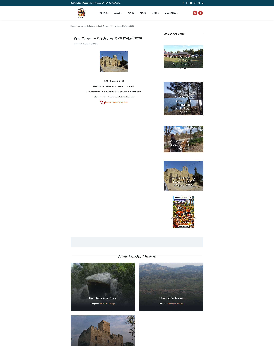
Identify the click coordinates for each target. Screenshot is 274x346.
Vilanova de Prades (171, 298)
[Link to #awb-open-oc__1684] (200, 13)
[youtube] (191, 3)
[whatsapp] (195, 3)
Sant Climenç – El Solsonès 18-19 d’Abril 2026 (183, 181)
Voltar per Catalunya (107, 304)
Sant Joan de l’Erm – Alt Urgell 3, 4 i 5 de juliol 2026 (183, 62)
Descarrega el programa (116, 102)
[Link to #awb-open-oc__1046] (195, 13)
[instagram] (187, 3)
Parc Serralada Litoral (102, 298)
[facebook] (183, 3)
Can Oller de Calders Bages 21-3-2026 (183, 218)
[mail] (199, 3)
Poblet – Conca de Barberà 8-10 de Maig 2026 (183, 145)
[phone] (202, 3)
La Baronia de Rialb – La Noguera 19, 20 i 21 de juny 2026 (183, 104)
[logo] (81, 8)
